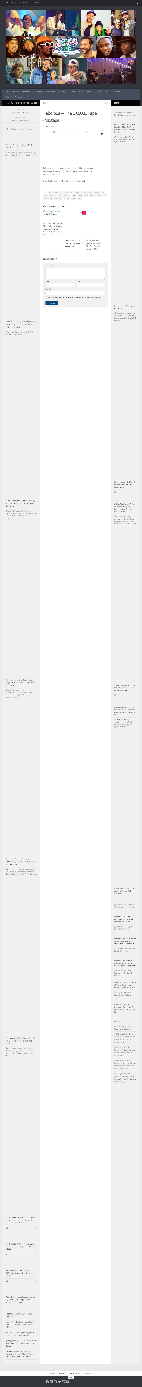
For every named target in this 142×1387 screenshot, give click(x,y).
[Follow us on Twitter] (28, 103)
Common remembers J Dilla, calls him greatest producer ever (74, 243)
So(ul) (45, 198)
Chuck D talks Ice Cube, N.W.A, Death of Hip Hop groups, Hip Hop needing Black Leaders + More (20, 1220)
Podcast (16, 91)
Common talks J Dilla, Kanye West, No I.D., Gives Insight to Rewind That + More (20, 1041)
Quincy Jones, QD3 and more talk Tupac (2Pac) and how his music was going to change (21, 1343)
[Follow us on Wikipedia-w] (31, 103)
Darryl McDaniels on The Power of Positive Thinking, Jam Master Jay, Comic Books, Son (125, 985)
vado (68, 198)
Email (79, 281)
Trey (60, 198)
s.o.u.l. (104, 195)
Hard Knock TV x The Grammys (108, 91)
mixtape (80, 195)
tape (55, 198)
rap (95, 195)
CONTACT (39, 3)
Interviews (26, 91)
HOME (6, 3)
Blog (45, 103)
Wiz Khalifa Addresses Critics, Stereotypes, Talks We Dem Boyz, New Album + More (21, 861)
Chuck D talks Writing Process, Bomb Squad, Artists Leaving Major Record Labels (20, 1246)
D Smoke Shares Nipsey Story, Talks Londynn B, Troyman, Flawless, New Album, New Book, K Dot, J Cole (52, 229)
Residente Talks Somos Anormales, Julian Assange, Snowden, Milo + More (123, 919)
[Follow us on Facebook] (17, 103)
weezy (79, 198)
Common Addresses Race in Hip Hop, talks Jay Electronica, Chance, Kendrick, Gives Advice (21, 503)
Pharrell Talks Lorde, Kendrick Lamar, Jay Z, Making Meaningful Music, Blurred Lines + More (20, 1299)
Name (47, 281)
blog (60, 192)
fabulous (84, 192)
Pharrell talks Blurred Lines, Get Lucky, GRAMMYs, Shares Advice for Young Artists (21, 1273)
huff (55, 195)
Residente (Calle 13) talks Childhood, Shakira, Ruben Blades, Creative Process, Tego (125, 963)
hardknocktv (97, 192)
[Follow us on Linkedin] (21, 103)
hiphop (46, 195)
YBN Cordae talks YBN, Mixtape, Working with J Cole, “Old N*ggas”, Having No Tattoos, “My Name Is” (19, 1354)
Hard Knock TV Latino (86, 91)
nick (91, 195)
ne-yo (86, 195)
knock (60, 195)
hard (90, 192)
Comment (49, 266)
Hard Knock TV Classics (66, 91)
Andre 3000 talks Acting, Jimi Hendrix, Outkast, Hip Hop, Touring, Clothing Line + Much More (21, 324)
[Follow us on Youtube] (35, 103)
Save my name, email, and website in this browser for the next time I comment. (74, 297)
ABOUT (14, 3)
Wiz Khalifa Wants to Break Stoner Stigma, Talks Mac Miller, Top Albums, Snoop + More (21, 682)
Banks (50, 192)
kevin (47, 126)
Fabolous (77, 192)
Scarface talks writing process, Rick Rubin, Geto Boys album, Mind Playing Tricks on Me (124, 687)
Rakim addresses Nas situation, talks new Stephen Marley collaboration (125, 891)
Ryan (99, 195)
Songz (50, 198)
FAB (72, 192)
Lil (70, 195)
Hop (51, 195)
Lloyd (74, 195)
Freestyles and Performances (44, 91)
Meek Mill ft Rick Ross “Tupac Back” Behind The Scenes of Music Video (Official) (20, 1324)
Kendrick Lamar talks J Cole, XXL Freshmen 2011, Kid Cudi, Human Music (125, 484)
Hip (103, 192)
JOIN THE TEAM (26, 3)
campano (66, 192)
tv (64, 198)
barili (55, 192)
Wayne (73, 198)
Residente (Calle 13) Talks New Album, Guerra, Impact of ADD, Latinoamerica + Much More (125, 941)
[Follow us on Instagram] (24, 103)
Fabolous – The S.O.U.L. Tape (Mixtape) (69, 181)
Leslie (65, 195)
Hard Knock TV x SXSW (14, 97)
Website (48, 289)
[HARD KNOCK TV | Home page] (71, 47)
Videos (7, 91)
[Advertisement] (125, 1137)
